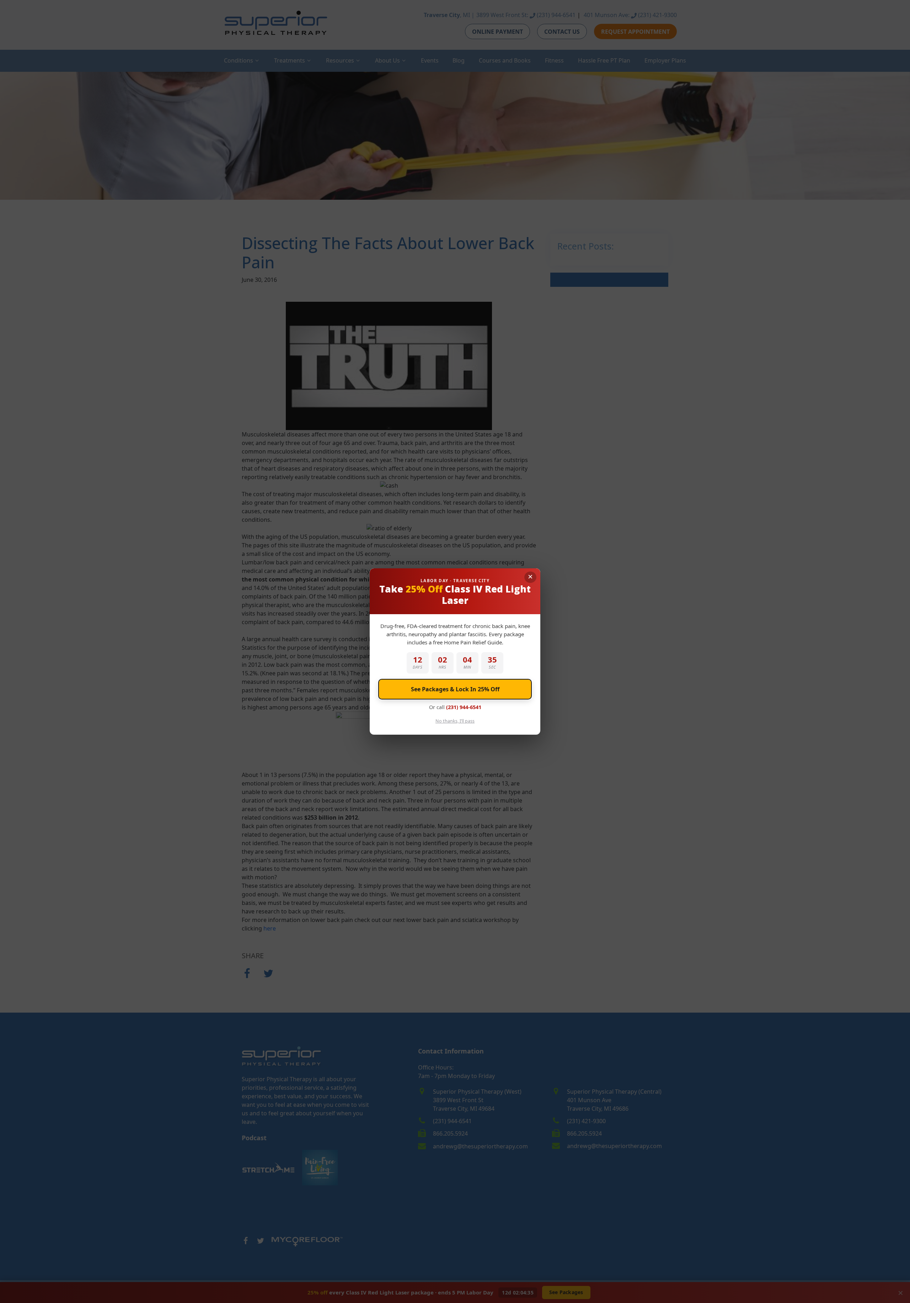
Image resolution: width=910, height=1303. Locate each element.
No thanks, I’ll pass (455, 721)
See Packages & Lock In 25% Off (455, 689)
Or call (455, 707)
